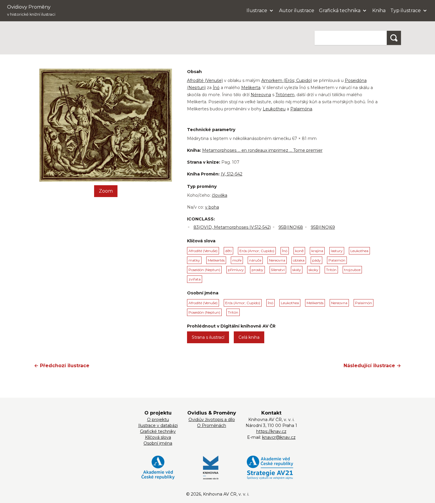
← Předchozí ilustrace (61, 365)
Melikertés (216, 260)
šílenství (278, 269)
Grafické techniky (158, 431)
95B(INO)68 (290, 227)
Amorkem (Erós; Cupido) (286, 80)
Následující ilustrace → (372, 365)
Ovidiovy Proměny (31, 10)
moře (236, 260)
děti (228, 251)
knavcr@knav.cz (279, 437)
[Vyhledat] (394, 38)
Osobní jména (158, 443)
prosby (257, 269)
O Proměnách (211, 425)
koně (299, 251)
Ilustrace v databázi (158, 425)
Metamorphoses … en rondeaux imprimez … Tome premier (262, 150)
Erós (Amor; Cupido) (256, 251)
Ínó (216, 87)
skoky (313, 269)
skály (296, 269)
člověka (219, 195)
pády (316, 260)
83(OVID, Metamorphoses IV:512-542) (232, 227)
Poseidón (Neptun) (204, 269)
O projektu (158, 419)
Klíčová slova (158, 437)
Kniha (379, 10)
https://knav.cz (271, 431)
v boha (212, 207)
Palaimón (336, 260)
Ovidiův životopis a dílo (211, 419)
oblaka (298, 260)
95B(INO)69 (323, 227)
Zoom (106, 191)
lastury (337, 251)
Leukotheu (274, 109)
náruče (255, 260)
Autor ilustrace (296, 10)
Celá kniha (249, 337)
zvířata (194, 279)
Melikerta (250, 87)
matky (194, 260)
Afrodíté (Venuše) (205, 80)
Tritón (331, 269)
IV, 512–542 (231, 174)
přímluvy (236, 269)
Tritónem (285, 94)
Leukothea (359, 251)
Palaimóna (301, 109)
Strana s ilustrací (208, 337)
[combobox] (351, 38)
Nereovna (277, 260)
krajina (317, 251)
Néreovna (261, 94)
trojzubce (352, 269)
